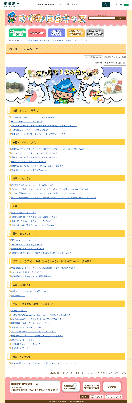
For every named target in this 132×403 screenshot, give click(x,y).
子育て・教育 (50, 40)
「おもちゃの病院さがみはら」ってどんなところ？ (33, 331)
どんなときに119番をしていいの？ (26, 272)
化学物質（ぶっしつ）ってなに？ (25, 344)
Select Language (45, 4)
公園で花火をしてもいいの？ (23, 213)
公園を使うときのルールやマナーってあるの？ (31, 221)
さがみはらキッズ (65, 40)
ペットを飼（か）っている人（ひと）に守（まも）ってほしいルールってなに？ (46, 363)
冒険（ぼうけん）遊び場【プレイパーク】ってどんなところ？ (38, 134)
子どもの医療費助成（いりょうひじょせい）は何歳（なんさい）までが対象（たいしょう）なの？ (53, 197)
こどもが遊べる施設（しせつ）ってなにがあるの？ (33, 117)
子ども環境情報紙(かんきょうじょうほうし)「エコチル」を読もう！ (41, 315)
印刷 (97, 63)
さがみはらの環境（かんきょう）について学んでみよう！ (36, 319)
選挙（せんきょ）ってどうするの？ (26, 244)
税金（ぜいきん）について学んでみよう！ (29, 170)
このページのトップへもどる (113, 373)
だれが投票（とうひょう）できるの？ (27, 249)
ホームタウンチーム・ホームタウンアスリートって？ (34, 153)
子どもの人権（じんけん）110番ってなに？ (30, 130)
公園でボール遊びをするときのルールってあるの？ (33, 225)
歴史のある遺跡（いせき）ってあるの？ (28, 162)
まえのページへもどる (62, 373)
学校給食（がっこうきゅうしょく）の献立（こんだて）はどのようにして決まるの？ (48, 149)
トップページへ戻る (86, 373)
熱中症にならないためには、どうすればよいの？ (32, 185)
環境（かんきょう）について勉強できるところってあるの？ (37, 336)
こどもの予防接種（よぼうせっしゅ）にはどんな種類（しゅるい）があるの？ (45, 193)
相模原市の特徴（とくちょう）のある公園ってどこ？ (34, 217)
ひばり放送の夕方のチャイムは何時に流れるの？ (32, 276)
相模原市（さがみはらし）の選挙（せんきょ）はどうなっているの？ (41, 253)
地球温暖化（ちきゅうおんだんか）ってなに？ (31, 323)
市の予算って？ (18, 295)
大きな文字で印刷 (113, 63)
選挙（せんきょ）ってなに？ (23, 240)
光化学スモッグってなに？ (22, 340)
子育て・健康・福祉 (35, 40)
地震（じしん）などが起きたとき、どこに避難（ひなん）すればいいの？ (43, 268)
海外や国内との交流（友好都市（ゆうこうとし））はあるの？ (38, 166)
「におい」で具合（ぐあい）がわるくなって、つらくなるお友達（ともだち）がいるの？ (50, 189)
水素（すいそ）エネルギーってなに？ (27, 327)
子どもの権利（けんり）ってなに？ (26, 121)
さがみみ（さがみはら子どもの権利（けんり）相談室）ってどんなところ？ (44, 126)
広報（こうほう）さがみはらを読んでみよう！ (31, 291)
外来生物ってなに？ (20, 348)
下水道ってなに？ (19, 311)
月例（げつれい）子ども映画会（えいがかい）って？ (34, 157)
